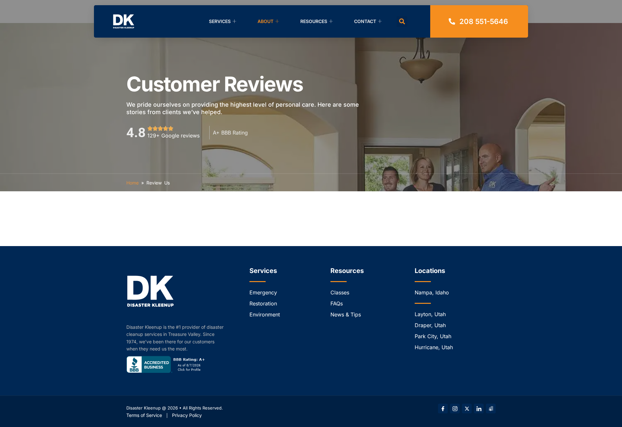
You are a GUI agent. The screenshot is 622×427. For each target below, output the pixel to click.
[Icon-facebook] (443, 408)
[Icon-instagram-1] (455, 408)
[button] (402, 21)
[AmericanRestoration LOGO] (491, 408)
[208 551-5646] (479, 21)
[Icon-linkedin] (479, 408)
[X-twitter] (467, 408)
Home (132, 182)
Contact (365, 21)
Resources (313, 21)
